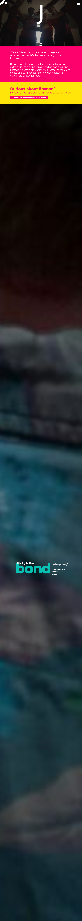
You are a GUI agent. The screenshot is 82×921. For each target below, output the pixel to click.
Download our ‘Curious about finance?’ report (29, 97)
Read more (54, 574)
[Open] (78, 3)
